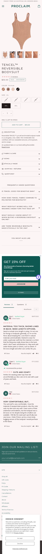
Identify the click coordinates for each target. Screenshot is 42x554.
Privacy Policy (19, 533)
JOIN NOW (21, 284)
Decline (20, 543)
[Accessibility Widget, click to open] (38, 277)
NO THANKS (21, 292)
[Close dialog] (40, 256)
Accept (20, 538)
